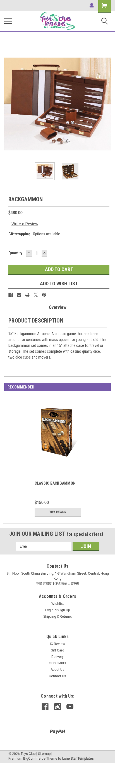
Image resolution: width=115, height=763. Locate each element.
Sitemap (44, 754)
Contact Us (57, 676)
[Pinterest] (44, 295)
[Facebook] (10, 295)
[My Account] (91, 5)
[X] (35, 295)
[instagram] (57, 706)
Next (106, 104)
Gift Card (57, 650)
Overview (57, 307)
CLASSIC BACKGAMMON (55, 483)
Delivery (57, 657)
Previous (8, 104)
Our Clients (57, 663)
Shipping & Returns (57, 617)
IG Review (57, 644)
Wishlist (57, 604)
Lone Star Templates (78, 758)
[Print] (27, 295)
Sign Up (64, 610)
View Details (57, 511)
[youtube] (69, 706)
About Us (57, 670)
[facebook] (45, 706)
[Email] (19, 295)
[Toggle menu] (8, 21)
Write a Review (24, 223)
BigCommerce (34, 758)
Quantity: (15, 253)
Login (49, 610)
